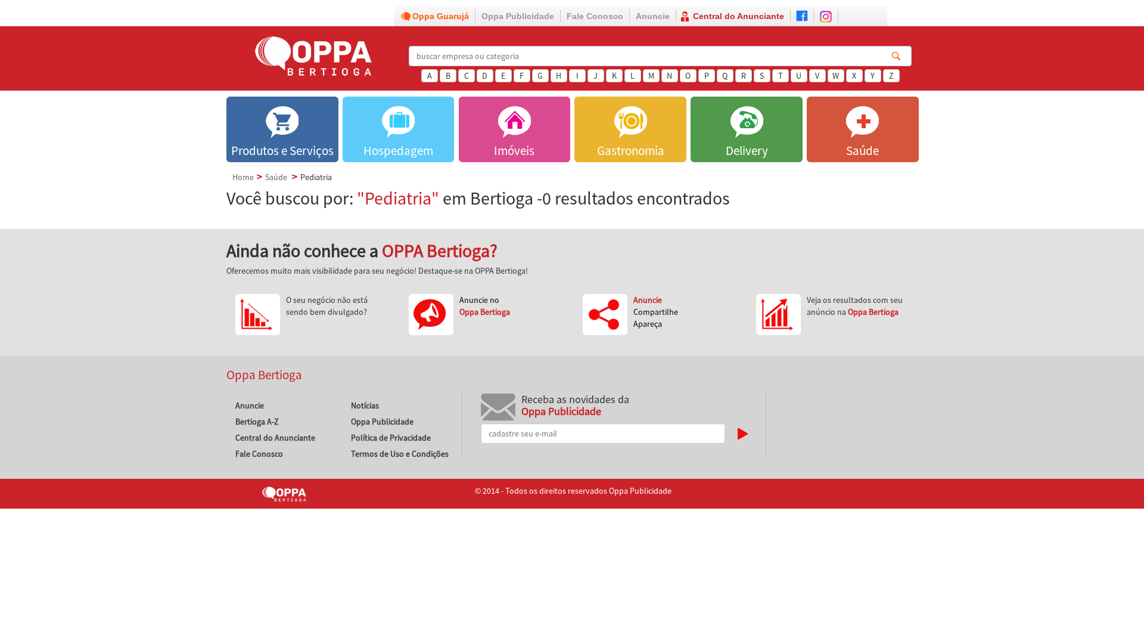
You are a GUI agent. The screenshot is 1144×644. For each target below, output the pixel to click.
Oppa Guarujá (440, 16)
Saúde (276, 177)
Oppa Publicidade (517, 16)
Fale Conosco (595, 16)
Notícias (365, 405)
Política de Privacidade (391, 437)
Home (243, 177)
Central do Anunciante (738, 16)
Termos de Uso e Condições (400, 453)
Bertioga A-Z (257, 421)
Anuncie (653, 16)
